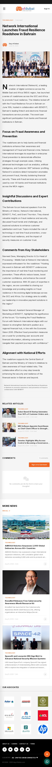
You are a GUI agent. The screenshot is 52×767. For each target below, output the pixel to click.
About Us (5, 743)
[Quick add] (47, 754)
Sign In (47, 9)
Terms (32, 743)
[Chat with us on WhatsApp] (47, 762)
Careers (14, 743)
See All (5, 510)
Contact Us (23, 743)
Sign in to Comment (39, 465)
